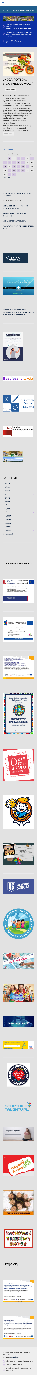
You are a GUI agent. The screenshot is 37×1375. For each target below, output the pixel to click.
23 (14, 170)
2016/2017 (6, 494)
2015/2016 (6, 491)
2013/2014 (6, 484)
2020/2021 (6, 509)
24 (18, 170)
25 (23, 170)
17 (18, 166)
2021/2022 (6, 512)
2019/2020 (6, 505)
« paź (4, 178)
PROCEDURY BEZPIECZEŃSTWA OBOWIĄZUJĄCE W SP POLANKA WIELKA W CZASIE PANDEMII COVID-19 (18, 312)
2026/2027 (7, 530)
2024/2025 (7, 523)
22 (9, 170)
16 (14, 166)
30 (14, 174)
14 (5, 166)
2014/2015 (6, 487)
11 (23, 162)
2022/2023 (7, 516)
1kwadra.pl (15, 1357)
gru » (9, 178)
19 (27, 166)
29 (9, 174)
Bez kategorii (8, 534)
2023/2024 (7, 519)
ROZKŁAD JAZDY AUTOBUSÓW (14, 221)
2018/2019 (6, 502)
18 (23, 166)
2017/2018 (6, 498)
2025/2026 (7, 527)
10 (18, 162)
